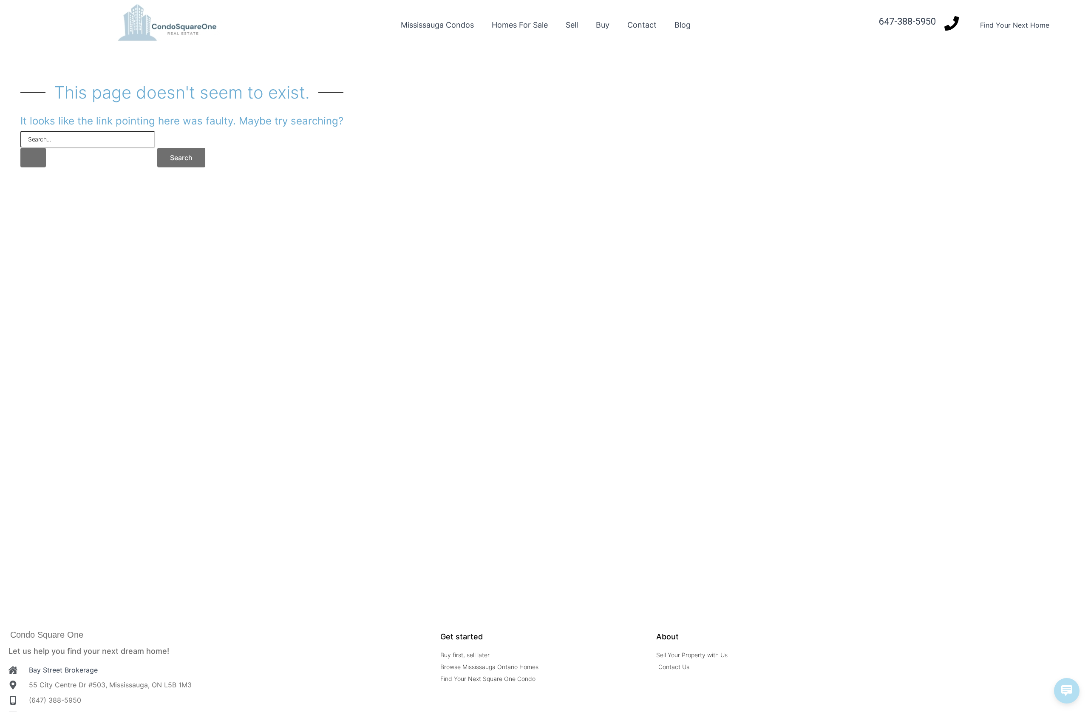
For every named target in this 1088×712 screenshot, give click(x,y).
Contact (642, 24)
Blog (682, 24)
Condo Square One (46, 634)
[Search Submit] (33, 157)
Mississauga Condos (437, 24)
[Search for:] (87, 149)
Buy (602, 24)
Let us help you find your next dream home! (88, 651)
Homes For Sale (520, 24)
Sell (572, 24)
